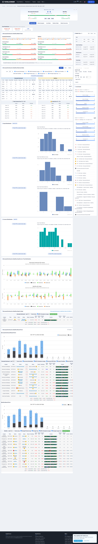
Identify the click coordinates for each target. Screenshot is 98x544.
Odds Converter (64, 23)
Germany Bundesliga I (20, 71)
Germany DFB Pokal (48, 71)
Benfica (65, 11)
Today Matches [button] (20, 1)
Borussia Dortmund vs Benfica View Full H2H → (61, 311)
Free (76, 71)
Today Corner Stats (68, 541)
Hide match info (79, 68)
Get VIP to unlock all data (37, 75)
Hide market (86, 68)
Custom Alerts (86, 540)
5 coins (80, 71)
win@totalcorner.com (18, 537)
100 (81, 77)
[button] (85, 2)
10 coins (85, 71)
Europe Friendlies (60, 71)
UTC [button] (81, 1)
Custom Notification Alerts (70, 538)
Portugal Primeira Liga (30, 73)
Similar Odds (56, 23)
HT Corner (69, 329)
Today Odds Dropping (69, 539)
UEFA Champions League (35, 71)
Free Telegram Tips (68, 536)
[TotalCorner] (9, 2)
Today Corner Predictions (40, 538)
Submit (76, 82)
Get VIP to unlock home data (19, 127)
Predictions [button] (27, 1)
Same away (17, 430)
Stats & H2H (32, 23)
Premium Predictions (39, 536)
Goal (65, 67)
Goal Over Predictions (39, 539)
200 (84, 77)
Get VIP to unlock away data (55, 253)
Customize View (53, 314)
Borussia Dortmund (33, 11)
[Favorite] (74, 9)
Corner (61, 67)
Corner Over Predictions (39, 541)
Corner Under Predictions (40, 542)
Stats (92, 33)
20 (76, 77)
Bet (89, 33)
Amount (76, 75)
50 (78, 77)
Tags (77, 79)
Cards (69, 67)
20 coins (77, 73)
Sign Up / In (91, 1)
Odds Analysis (41, 23)
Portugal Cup (42, 73)
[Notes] (76, 9)
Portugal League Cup (54, 73)
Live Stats (48, 23)
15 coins (89, 71)
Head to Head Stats (68, 542)
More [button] (43, 1)
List (94, 33)
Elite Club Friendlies (17, 73)
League (38, 1)
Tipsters (34, 1)
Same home (33, 314)
